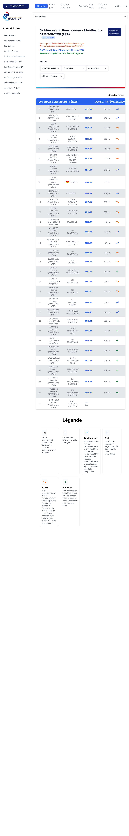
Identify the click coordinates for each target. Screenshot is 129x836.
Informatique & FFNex (13, 83)
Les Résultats (9, 35)
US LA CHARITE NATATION (72, 127)
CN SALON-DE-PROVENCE (72, 117)
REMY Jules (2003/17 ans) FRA (53, 118)
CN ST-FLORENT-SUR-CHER (72, 330)
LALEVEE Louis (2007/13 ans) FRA (54, 360)
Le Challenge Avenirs (13, 77)
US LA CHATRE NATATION (72, 148)
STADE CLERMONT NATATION (72, 139)
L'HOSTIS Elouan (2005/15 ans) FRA (53, 271)
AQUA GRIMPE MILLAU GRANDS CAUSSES (72, 159)
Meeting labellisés (12, 93)
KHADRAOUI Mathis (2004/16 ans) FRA (53, 404)
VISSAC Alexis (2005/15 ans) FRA (53, 193)
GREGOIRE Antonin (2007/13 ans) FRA (53, 370)
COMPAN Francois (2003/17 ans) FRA (53, 159)
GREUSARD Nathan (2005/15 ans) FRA (53, 232)
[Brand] (16, 16)
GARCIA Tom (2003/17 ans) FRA (53, 109)
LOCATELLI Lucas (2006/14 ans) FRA (53, 340)
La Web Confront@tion (13, 72)
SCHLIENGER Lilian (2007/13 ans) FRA (54, 222)
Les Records (9, 46)
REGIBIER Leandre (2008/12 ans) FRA (53, 393)
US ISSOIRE (71, 193)
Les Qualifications (11, 51)
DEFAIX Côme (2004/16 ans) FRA (53, 312)
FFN (125, 6)
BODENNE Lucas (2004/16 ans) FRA (53, 321)
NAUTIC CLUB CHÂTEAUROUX (72, 271)
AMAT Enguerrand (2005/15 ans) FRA (53, 128)
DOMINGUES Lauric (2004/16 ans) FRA (53, 350)
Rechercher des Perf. (13, 62)
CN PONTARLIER (72, 231)
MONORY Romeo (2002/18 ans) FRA (53, 170)
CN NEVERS (71, 109)
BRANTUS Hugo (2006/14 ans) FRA (54, 281)
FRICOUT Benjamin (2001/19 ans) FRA (53, 212)
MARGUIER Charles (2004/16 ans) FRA (53, 291)
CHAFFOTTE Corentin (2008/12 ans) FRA (53, 381)
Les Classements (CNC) (13, 67)
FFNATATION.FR (17, 6)
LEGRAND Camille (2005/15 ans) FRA (53, 331)
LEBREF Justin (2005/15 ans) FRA (53, 261)
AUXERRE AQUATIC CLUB (72, 169)
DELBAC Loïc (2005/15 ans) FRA (53, 202)
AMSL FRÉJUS (71, 222)
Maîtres (118, 6)
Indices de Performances (14, 56)
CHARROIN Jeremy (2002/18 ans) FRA (53, 302)
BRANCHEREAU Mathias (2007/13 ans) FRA (53, 243)
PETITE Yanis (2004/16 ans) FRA (53, 252)
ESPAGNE (73, 182)
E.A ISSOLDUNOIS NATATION (72, 381)
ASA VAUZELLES (72, 261)
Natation (41, 6)
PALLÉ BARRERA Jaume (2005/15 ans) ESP (53, 182)
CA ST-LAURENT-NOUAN (72, 302)
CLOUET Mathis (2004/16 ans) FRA (53, 139)
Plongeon (83, 6)
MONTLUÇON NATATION (72, 212)
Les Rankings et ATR (12, 40)
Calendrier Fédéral (12, 88)
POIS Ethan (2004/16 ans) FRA (53, 148)
